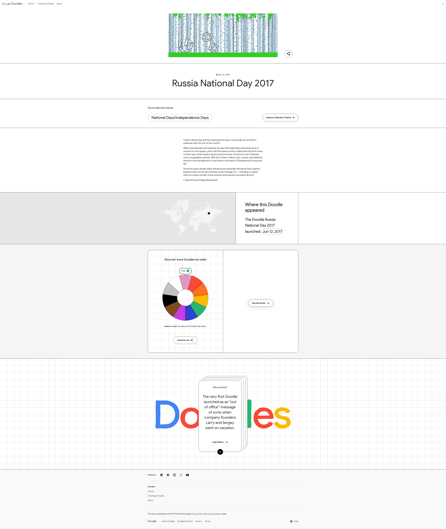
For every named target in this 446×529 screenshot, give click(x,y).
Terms (207, 521)
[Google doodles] (12, 4)
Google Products (185, 521)
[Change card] (220, 452)
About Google (168, 521)
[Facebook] (168, 475)
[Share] (288, 53)
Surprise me (183, 340)
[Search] (442, 4)
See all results (259, 303)
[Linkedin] (161, 475)
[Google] (152, 521)
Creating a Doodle (45, 4)
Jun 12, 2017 (272, 231)
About (59, 4)
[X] (181, 475)
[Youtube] (187, 475)
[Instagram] (174, 475)
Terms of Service (214, 514)
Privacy (198, 521)
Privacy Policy (198, 514)
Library (31, 4)
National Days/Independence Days (180, 117)
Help (296, 521)
